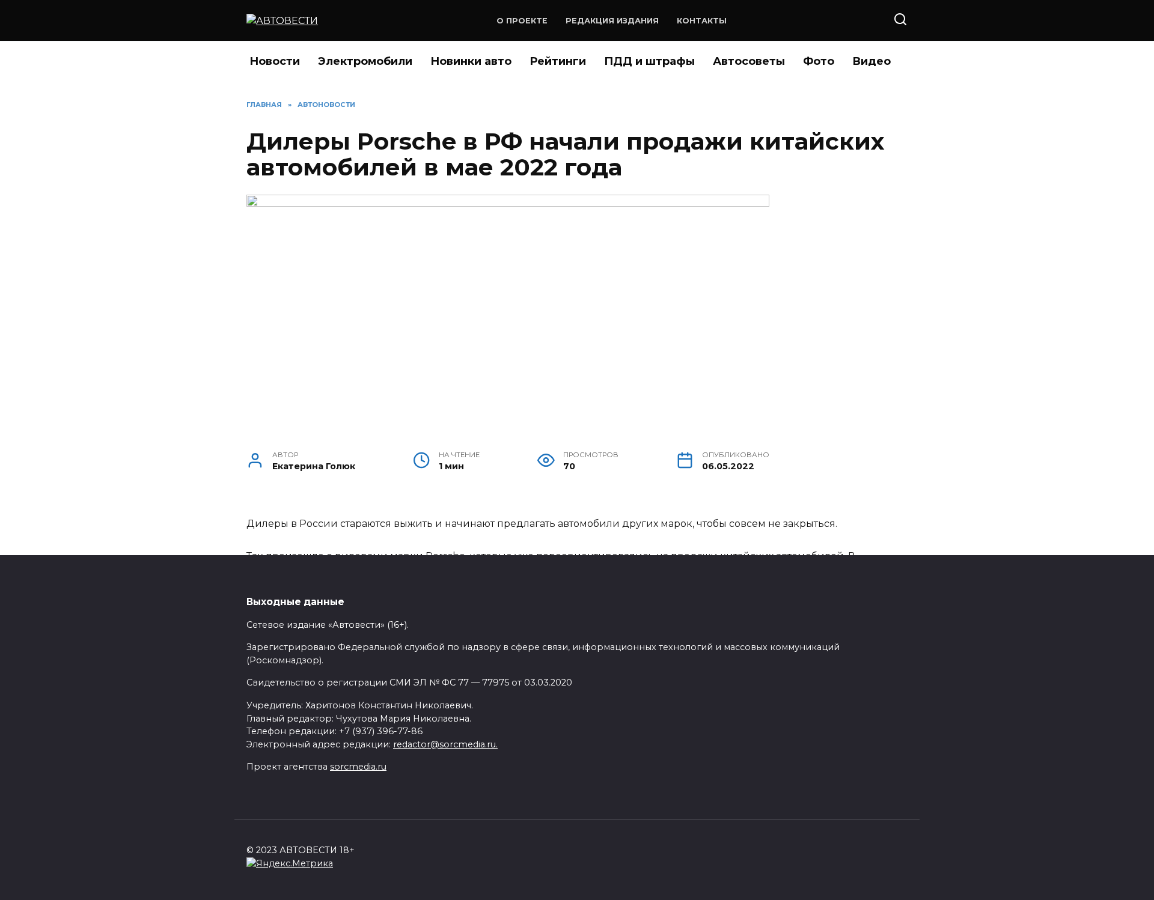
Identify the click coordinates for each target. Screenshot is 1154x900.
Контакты (702, 20)
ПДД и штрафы (649, 61)
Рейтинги (558, 61)
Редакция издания (612, 20)
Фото (818, 61)
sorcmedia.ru (358, 766)
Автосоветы (749, 61)
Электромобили (365, 61)
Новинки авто (470, 61)
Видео (871, 61)
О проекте (522, 20)
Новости (274, 61)
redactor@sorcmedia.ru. (445, 744)
